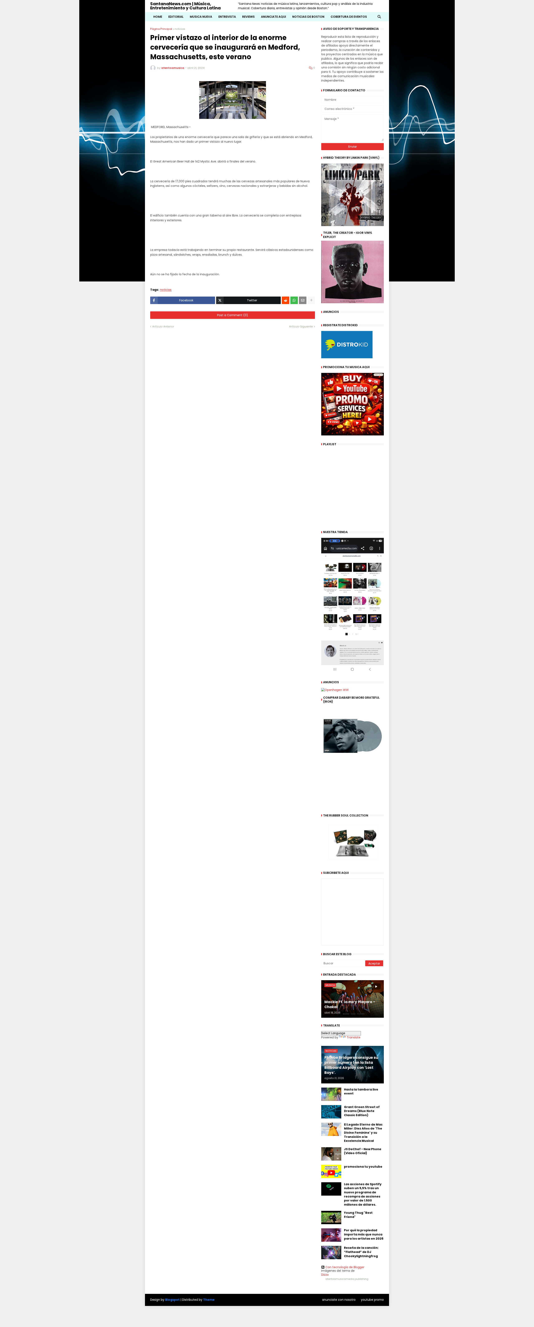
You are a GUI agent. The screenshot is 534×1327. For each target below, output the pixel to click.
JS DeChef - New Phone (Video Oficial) (362, 1151)
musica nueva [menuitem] (201, 17)
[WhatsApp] (294, 300)
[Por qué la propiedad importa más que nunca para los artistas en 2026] (331, 1235)
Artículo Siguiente (301, 326)
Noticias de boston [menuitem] (308, 17)
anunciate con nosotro (339, 1300)
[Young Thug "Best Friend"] (331, 1217)
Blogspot (172, 1300)
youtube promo (372, 1300)
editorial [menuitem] (176, 17)
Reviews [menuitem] (248, 17)
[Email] (302, 300)
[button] (379, 16)
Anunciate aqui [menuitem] (273, 17)
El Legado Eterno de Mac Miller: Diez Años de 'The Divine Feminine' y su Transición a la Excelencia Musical (363, 1133)
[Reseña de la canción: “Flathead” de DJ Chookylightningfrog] (331, 1252)
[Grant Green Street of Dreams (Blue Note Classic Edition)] (331, 1111)
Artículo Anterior (163, 326)
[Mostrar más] (311, 300)
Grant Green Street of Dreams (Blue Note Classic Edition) (362, 1111)
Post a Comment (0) (232, 315)
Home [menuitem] (157, 17)
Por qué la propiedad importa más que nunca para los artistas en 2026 (363, 1234)
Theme (209, 1300)
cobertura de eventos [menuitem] (349, 17)
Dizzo (325, 1274)
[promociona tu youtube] (331, 1171)
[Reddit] (285, 300)
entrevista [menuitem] (227, 17)
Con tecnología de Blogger (344, 1267)
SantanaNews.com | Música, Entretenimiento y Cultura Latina (185, 6)
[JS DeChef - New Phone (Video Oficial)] (331, 1154)
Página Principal (161, 29)
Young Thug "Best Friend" (358, 1215)
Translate (353, 1037)
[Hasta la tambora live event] (331, 1094)
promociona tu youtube (363, 1167)
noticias (180, 29)
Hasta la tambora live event (361, 1092)
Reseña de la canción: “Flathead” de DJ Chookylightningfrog (361, 1252)
